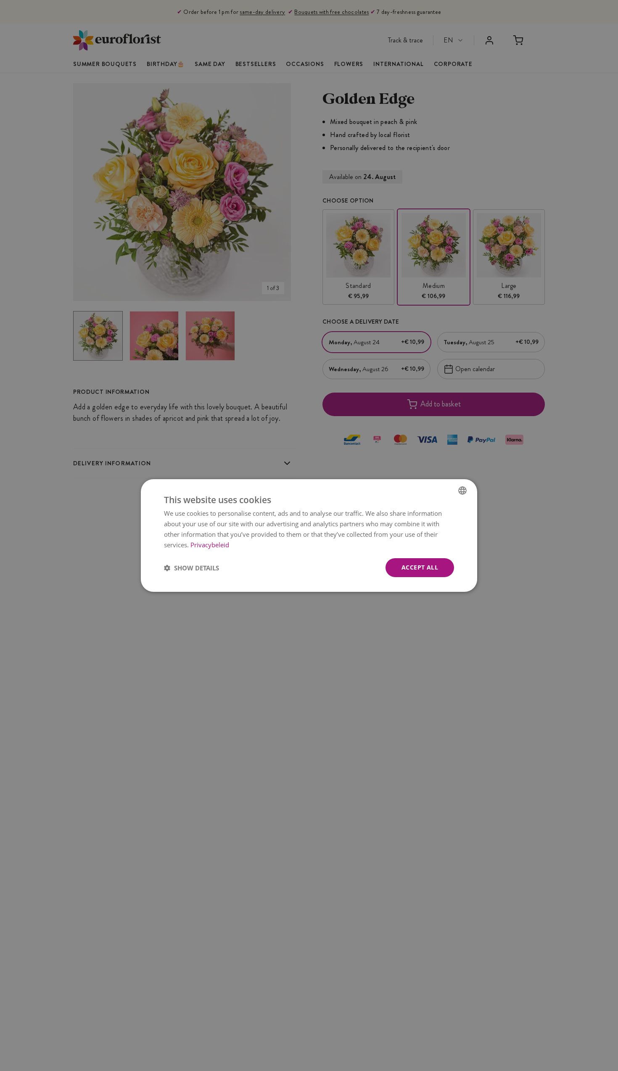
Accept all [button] (419, 567)
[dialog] (309, 535)
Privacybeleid (209, 545)
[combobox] (462, 490)
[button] (191, 567)
